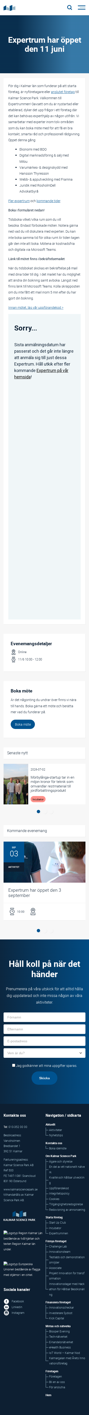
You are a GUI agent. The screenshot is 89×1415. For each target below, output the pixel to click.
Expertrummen (58, 1233)
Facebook (18, 1301)
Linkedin (17, 1307)
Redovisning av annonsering (67, 1210)
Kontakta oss (54, 1143)
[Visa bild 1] (38, 811)
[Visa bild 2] (44, 811)
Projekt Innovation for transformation (66, 1275)
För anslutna (57, 1387)
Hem (48, 1395)
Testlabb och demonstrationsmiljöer (67, 1259)
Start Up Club (57, 1223)
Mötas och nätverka (58, 1326)
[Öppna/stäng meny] (80, 7)
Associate (55, 1268)
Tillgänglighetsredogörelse (66, 1204)
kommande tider (48, 201)
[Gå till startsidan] (34, 8)
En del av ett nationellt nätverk (67, 1169)
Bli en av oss (57, 1382)
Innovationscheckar (61, 1307)
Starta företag (54, 1217)
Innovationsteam (59, 1252)
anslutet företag (63, 91)
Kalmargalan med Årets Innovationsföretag (67, 1360)
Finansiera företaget (58, 1302)
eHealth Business (60, 1347)
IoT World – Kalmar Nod (64, 1353)
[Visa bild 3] (50, 811)
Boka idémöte (57, 1148)
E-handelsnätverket (61, 1342)
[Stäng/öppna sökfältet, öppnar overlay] (70, 7)
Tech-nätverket (58, 1337)
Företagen (55, 1376)
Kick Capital (56, 1318)
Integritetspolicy (59, 1193)
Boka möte (23, 724)
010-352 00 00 (18, 1127)
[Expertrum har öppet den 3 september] (44, 881)
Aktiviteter (55, 1130)
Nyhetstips (56, 1135)
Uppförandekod (59, 1188)
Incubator (55, 1228)
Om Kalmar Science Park (61, 1156)
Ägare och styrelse (60, 1161)
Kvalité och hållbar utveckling (66, 1180)
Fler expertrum (19, 201)
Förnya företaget (56, 1241)
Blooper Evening (59, 1331)
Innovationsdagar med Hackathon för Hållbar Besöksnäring (67, 1289)
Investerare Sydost (60, 1313)
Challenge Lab (58, 1246)
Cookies (54, 1199)
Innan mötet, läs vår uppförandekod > (35, 307)
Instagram (18, 1313)
